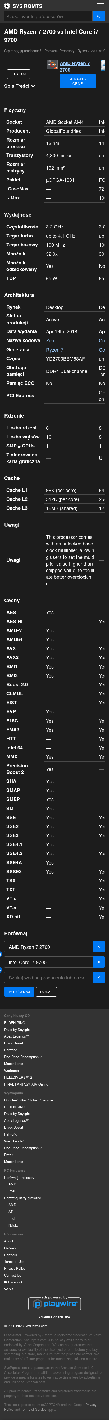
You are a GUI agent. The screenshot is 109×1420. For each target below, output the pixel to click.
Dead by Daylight (17, 1029)
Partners (10, 1254)
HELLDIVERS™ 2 (18, 1077)
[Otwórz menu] (100, 6)
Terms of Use (14, 1261)
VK (11, 1288)
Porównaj (19, 991)
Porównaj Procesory (59, 50)
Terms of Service (33, 1409)
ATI (11, 1211)
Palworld (10, 1049)
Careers (10, 1247)
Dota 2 (9, 1154)
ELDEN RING (14, 1022)
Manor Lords (13, 1063)
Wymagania (13, 1093)
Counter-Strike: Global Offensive (28, 1100)
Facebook (15, 1281)
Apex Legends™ (16, 1036)
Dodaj (46, 991)
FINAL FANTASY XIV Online (26, 1084)
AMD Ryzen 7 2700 (75, 66)
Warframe (11, 1070)
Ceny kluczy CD (17, 1015)
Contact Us (12, 1275)
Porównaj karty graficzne (22, 1197)
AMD (12, 1184)
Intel (11, 1190)
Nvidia (13, 1225)
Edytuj (18, 74)
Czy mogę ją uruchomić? (23, 6)
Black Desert (13, 1042)
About (8, 1241)
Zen (50, 340)
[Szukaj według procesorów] (98, 16)
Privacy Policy (14, 1268)
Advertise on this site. (54, 1316)
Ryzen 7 (54, 349)
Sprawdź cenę (78, 81)
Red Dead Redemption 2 (23, 1056)
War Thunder (14, 1140)
